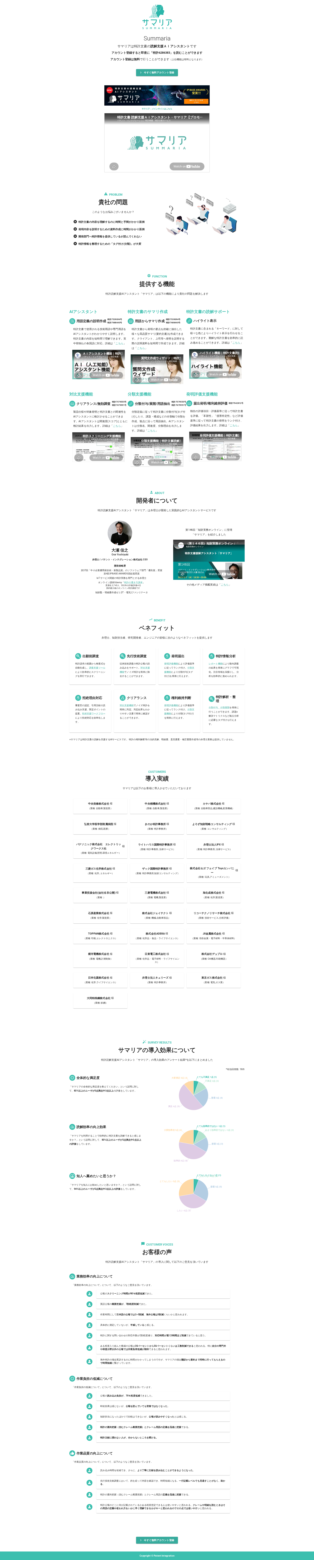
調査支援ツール (97, 667)
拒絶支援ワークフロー (93, 713)
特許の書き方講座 (133, 582)
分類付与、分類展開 (219, 707)
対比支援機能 (127, 705)
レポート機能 (216, 663)
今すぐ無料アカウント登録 (159, 72)
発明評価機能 (171, 663)
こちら (119, 343)
